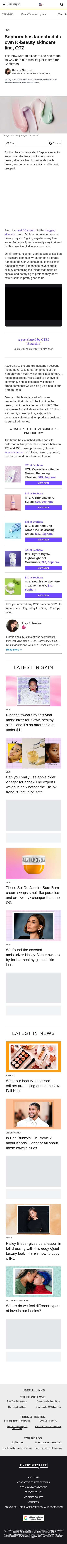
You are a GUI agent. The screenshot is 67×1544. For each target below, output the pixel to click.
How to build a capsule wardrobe (17, 1448)
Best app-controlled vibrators (17, 1421)
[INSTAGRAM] (24, 627)
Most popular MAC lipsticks (48, 1407)
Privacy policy (33, 1492)
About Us (33, 1477)
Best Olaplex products (17, 1401)
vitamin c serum (14, 452)
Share (12, 143)
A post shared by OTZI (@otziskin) (33, 341)
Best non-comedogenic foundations (17, 1427)
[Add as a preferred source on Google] (33, 1518)
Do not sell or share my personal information (34, 1507)
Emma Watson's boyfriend (34, 14)
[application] (33, 303)
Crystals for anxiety (48, 1421)
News (7, 30)
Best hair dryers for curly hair (48, 1426)
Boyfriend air (17, 1442)
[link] (14, 474)
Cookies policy (33, 1497)
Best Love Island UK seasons (48, 1448)
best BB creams (26, 230)
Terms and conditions (33, 1487)
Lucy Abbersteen (25, 70)
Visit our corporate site (44, 1532)
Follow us (57, 143)
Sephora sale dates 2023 (48, 1401)
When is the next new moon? (48, 1442)
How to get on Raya (17, 1407)
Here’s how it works (30, 82)
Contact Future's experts (33, 1482)
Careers (33, 1502)
